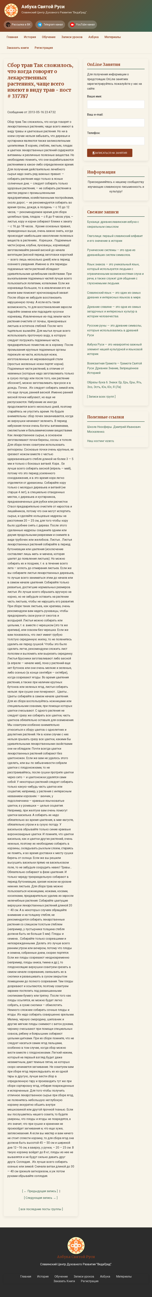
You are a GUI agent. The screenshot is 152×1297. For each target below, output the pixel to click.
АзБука (93, 37)
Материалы (113, 37)
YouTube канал (85, 24)
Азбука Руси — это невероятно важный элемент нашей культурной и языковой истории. (114, 349)
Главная (12, 37)
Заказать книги (18, 48)
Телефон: (93, 133)
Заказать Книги (64, 1281)
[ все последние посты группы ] (41, 1209)
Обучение (48, 37)
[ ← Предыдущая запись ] (40, 1191)
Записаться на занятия (111, 153)
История (30, 37)
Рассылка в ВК (21, 24)
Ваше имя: (94, 96)
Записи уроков (71, 37)
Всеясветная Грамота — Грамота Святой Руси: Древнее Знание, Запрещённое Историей (114, 368)
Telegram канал (53, 24)
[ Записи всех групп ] (101, 396)
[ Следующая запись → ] (40, 1198)
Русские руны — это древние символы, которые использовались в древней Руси (114, 330)
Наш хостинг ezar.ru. (100, 441)
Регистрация (44, 48)
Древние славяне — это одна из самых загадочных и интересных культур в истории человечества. (114, 311)
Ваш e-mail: (95, 114)
